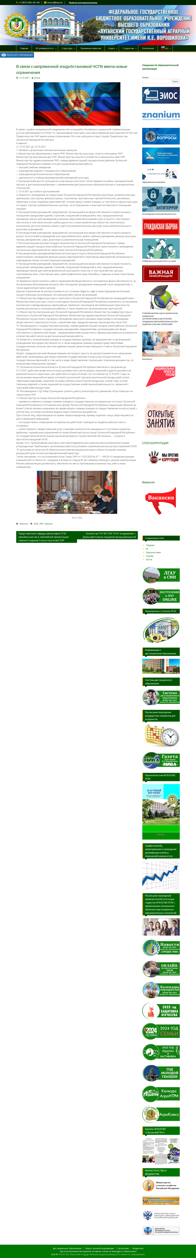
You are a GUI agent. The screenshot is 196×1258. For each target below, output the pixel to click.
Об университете (44, 48)
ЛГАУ (36, 523)
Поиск (145, 77)
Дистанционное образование (67, 1248)
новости (48, 523)
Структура (67, 48)
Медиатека (137, 1248)
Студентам (128, 48)
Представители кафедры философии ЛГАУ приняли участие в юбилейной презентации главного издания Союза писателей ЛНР (43, 537)
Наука (111, 48)
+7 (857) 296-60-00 (29, 2)
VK (147, 548)
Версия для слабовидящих (19, 54)
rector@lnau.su (54, 2)
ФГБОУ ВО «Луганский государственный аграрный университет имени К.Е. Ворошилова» (101, 1254)
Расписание (148, 48)
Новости (24, 523)
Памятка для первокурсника (83, 2)
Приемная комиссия (90, 48)
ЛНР (41, 523)
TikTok (149, 559)
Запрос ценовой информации (99, 1248)
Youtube (150, 556)
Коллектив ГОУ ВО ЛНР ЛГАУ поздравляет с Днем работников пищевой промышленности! (109, 535)
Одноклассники (153, 552)
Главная (24, 48)
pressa (37, 77)
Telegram (150, 545)
